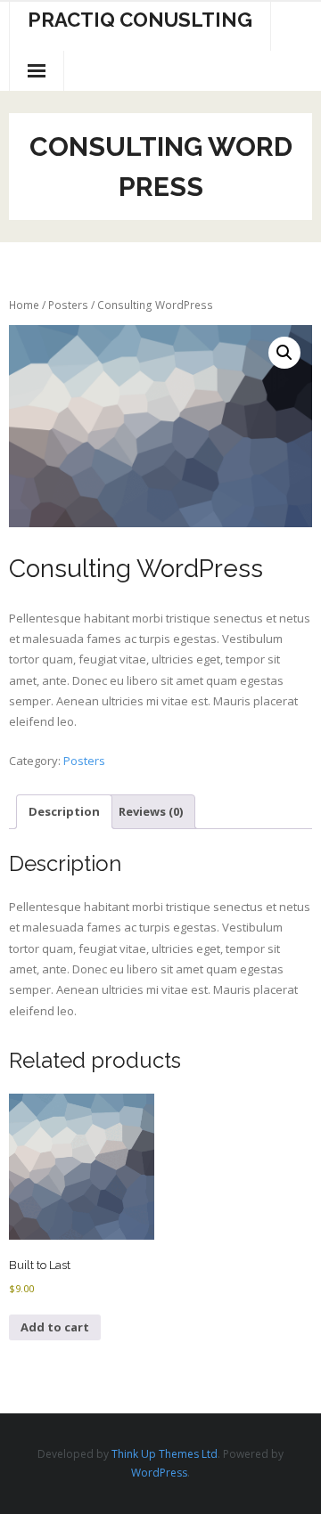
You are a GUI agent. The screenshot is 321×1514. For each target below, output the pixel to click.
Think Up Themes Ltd (164, 1453)
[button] (284, 353)
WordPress (159, 1472)
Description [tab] (64, 811)
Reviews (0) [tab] (151, 811)
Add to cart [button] (55, 1327)
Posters (68, 305)
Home (24, 305)
